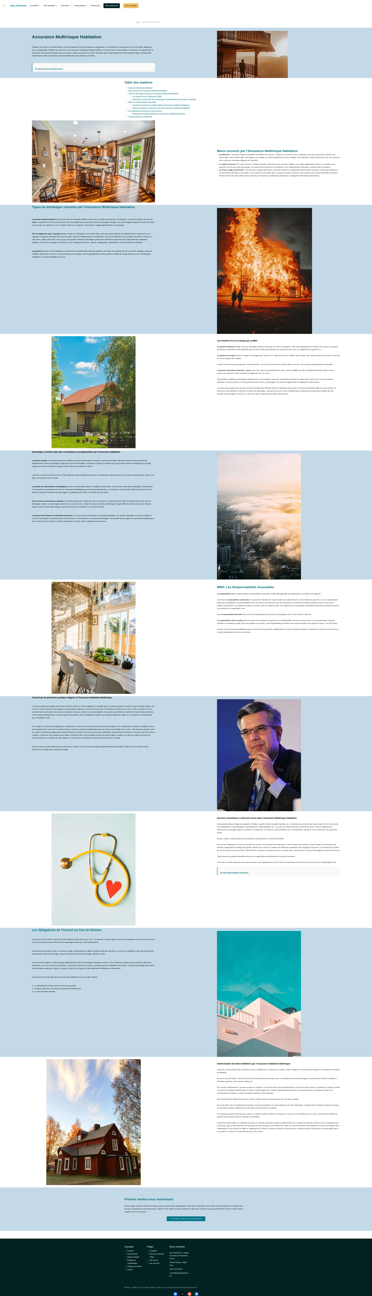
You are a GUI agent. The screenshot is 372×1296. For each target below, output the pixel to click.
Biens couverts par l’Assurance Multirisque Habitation (147, 91)
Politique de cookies (134, 1266)
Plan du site (154, 1260)
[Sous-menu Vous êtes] (70, 5)
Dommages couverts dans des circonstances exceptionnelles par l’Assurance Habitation (164, 99)
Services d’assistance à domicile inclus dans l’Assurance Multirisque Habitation (161, 108)
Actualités (153, 1251)
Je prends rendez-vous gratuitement (186, 1219)
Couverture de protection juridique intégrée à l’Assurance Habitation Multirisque (161, 105)
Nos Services (154, 1263)
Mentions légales (133, 1257)
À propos (130, 1251)
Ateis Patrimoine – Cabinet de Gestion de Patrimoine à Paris (179, 1255)
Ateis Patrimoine (18, 5)
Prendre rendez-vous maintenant (140, 116)
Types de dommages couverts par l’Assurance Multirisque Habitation (153, 93)
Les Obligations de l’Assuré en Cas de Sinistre (145, 111)
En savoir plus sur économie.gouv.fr (49, 69)
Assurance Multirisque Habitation (140, 88)
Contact (130, 1269)
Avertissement (132, 1254)
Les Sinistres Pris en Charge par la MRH (147, 96)
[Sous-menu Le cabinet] (39, 5)
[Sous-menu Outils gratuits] (86, 5)
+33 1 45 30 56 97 (175, 1269)
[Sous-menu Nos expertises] (56, 5)
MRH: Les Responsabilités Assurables (142, 102)
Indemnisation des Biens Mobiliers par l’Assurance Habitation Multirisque (158, 114)
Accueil (138, 22)
